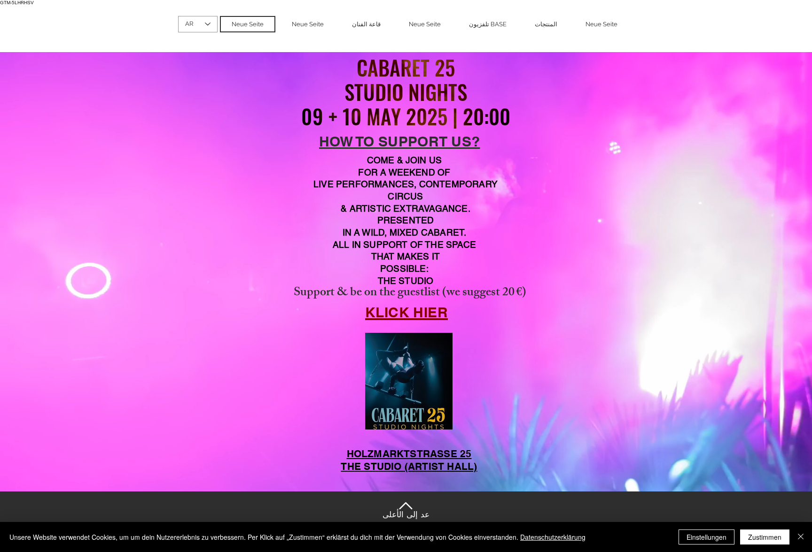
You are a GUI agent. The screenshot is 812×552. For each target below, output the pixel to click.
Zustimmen (764, 537)
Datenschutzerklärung (553, 537)
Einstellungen (706, 537)
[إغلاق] (800, 536)
